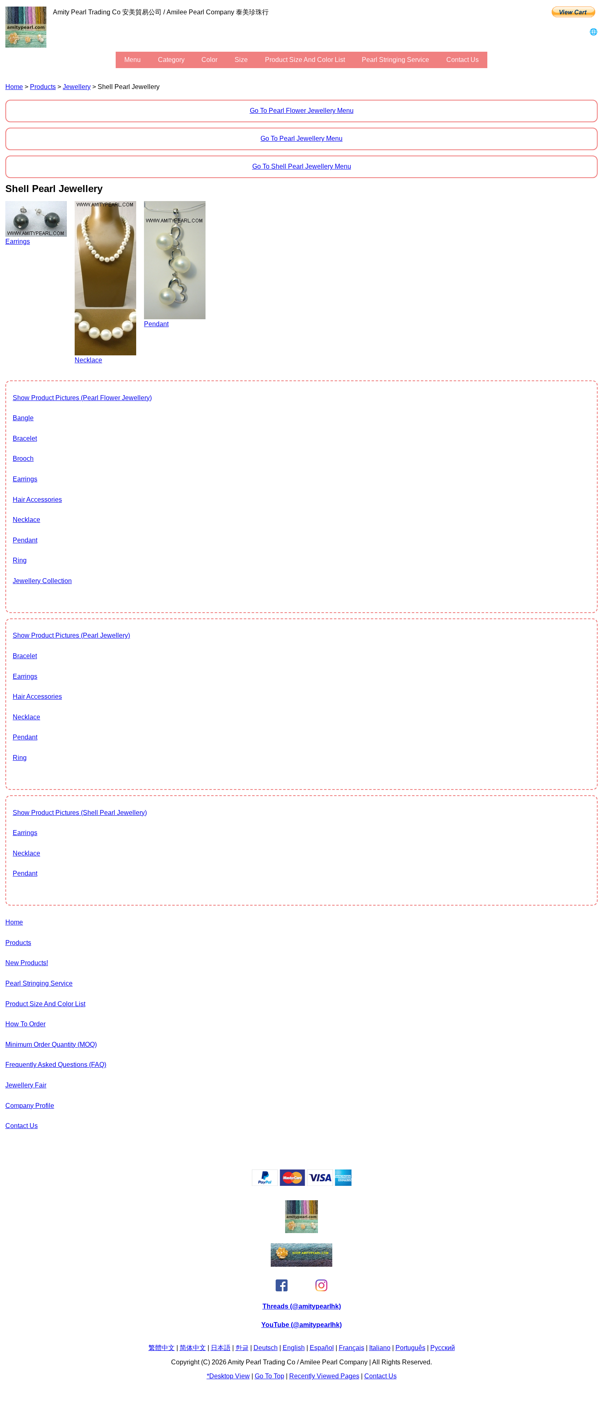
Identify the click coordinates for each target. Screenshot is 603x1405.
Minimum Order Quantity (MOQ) (51, 1044)
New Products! (26, 962)
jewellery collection (42, 580)
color (209, 59)
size (241, 59)
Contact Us (462, 59)
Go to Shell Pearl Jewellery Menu (301, 166)
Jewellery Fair (25, 1085)
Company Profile (29, 1105)
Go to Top (269, 1376)
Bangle (23, 417)
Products (43, 86)
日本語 (221, 1347)
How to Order (25, 1024)
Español (322, 1347)
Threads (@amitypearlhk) (302, 1306)
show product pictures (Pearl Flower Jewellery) (82, 397)
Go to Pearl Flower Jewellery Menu (302, 110)
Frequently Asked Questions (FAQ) (55, 1064)
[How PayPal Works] (302, 1183)
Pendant (25, 540)
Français (351, 1347)
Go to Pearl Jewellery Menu (301, 138)
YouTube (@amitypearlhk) (301, 1324)
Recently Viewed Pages (324, 1376)
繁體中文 (161, 1347)
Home (14, 86)
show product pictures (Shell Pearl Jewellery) (80, 812)
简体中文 (193, 1347)
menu (132, 59)
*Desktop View (228, 1376)
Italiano (380, 1347)
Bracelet (25, 438)
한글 (242, 1347)
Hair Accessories (37, 499)
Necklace (26, 519)
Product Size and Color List (305, 59)
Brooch (23, 458)
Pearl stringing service (395, 59)
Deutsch (266, 1347)
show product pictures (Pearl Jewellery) (71, 635)
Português (410, 1347)
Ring (20, 560)
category (171, 59)
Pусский (442, 1347)
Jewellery (77, 86)
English (294, 1347)
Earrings (25, 479)
